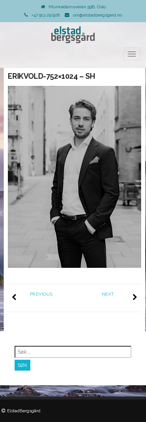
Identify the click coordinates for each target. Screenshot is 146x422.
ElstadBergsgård (23, 410)
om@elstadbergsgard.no (97, 15)
